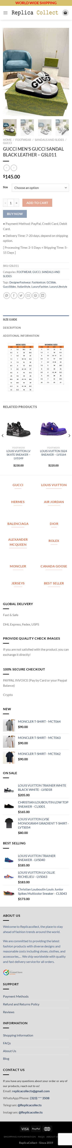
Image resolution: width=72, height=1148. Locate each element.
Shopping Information (18, 1035)
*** (40, 1098)
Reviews (8, 1012)
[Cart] (65, 12)
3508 (45, 1098)
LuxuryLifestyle (58, 286)
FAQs (7, 1043)
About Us (9, 1051)
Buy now (15, 214)
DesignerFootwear (20, 282)
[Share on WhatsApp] (6, 295)
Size (5, 187)
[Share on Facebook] (14, 295)
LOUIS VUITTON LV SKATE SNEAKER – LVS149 (18, 454)
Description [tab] (12, 327)
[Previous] (9, 72)
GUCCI (7, 143)
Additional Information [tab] (21, 335)
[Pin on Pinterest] (35, 295)
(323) (34, 1098)
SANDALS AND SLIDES (49, 139)
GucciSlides (9, 286)
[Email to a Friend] (28, 295)
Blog (6, 1058)
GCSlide (51, 282)
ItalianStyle (23, 286)
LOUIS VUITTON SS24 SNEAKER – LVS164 (53, 452)
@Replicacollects (30, 1105)
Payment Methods (16, 996)
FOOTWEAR (23, 139)
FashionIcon (38, 282)
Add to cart (37, 203)
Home (7, 139)
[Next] (62, 72)
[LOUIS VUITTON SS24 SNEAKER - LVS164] (53, 428)
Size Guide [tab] (10, 319)
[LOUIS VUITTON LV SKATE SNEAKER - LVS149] (18, 428)
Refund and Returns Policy (21, 1004)
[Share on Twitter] (21, 295)
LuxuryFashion (39, 286)
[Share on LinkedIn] (42, 295)
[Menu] (5, 13)
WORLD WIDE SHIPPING (36, 3)
